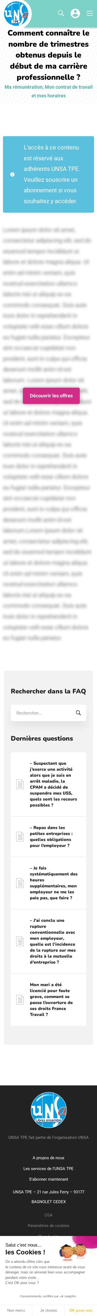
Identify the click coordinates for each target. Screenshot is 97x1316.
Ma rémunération (24, 87)
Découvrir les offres (51, 396)
